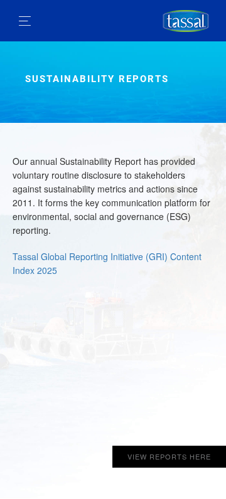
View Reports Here (169, 456)
